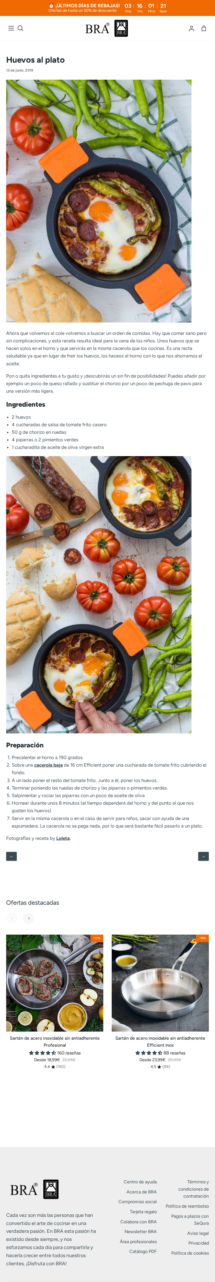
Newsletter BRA (141, 1231)
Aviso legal (198, 1233)
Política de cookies (190, 1253)
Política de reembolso (187, 1206)
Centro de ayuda (140, 1181)
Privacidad (198, 1243)
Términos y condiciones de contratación (193, 1189)
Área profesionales (138, 1241)
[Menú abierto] (11, 28)
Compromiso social (137, 1201)
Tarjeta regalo (143, 1211)
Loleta (63, 838)
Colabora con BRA (138, 1221)
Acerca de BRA (142, 1192)
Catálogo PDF (143, 1251)
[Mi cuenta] (191, 28)
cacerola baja (48, 765)
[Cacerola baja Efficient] (98, 321)
